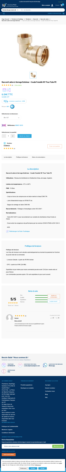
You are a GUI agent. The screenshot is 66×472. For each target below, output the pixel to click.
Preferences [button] (38, 465)
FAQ (9, 372)
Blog (46, 394)
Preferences (23, 468)
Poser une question (54, 146)
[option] (33, 75)
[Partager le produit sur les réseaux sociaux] (9, 90)
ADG (8, 106)
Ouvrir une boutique (9, 454)
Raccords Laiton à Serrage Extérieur (11, 20)
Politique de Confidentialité (10, 426)
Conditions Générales (8, 432)
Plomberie (28, 19)
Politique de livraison (22, 157)
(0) (53, 318)
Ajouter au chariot (25, 136)
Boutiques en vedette (27, 388)
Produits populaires (26, 385)
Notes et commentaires (38, 157)
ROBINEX (7, 146)
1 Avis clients (18, 85)
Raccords (35, 19)
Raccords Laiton (44, 19)
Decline (33, 468)
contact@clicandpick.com (32, 366)
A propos (60, 2)
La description (8, 157)
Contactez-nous (50, 391)
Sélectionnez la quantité (9, 132)
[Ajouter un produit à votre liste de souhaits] (4, 90)
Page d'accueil (5, 19)
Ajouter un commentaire (53, 296)
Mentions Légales (7, 429)
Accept (42, 468)
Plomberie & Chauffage (17, 19)
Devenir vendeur (50, 388)
